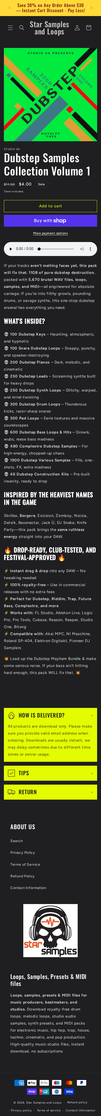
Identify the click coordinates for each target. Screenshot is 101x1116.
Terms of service (49, 1110)
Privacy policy (21, 1110)
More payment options (50, 233)
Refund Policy (22, 876)
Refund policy (77, 1102)
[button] (10, 27)
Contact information (80, 1110)
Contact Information (28, 888)
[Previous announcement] (9, 7)
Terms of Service (25, 864)
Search (16, 841)
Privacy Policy (22, 852)
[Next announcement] (91, 7)
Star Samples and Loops (43, 1102)
